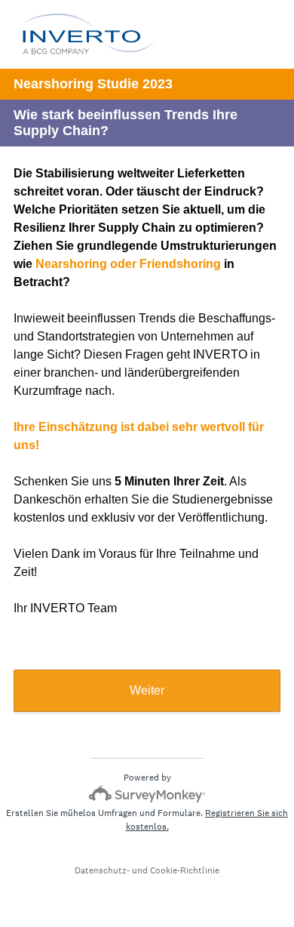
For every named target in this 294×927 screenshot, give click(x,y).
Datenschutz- (102, 870)
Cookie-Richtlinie (184, 870)
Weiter (147, 690)
